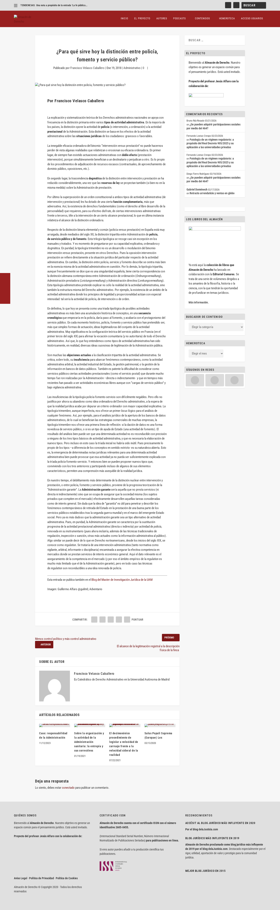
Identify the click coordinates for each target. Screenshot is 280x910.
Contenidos (202, 18)
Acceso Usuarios (252, 18)
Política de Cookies (67, 878)
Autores (161, 18)
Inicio (124, 18)
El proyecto (142, 18)
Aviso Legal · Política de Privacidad (34, 878)
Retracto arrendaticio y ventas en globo (212, 193)
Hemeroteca (227, 18)
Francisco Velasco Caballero (87, 68)
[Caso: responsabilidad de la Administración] (54, 725)
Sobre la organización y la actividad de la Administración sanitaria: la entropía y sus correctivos (89, 742)
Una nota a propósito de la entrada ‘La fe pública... (61, 5)
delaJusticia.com (208, 829)
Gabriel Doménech (197, 189)
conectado (68, 788)
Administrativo (132, 68)
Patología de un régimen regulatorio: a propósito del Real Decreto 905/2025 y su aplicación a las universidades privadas (210, 143)
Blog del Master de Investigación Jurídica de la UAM (122, 580)
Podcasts (179, 18)
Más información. (199, 302)
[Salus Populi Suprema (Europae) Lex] (160, 725)
